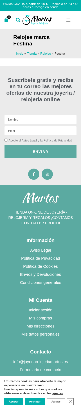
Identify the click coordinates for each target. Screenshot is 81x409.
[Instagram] (47, 174)
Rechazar (34, 401)
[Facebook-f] (33, 174)
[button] (18, 20)
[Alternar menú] (68, 20)
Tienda (32, 53)
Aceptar (13, 401)
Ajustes (56, 401)
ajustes (57, 393)
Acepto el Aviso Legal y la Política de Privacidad (40, 140)
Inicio (19, 53)
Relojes (45, 53)
